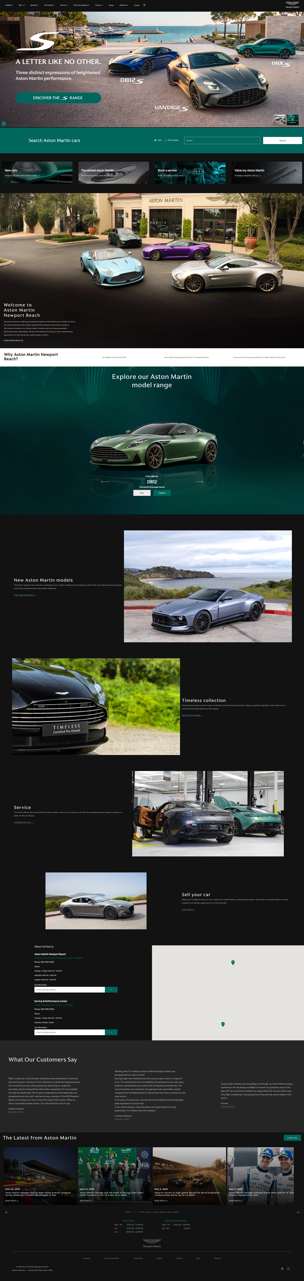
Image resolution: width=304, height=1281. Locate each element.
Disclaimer (263, 119)
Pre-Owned (173, 140)
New (160, 140)
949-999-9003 (47, 1009)
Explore (162, 493)
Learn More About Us (13, 340)
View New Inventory (24, 595)
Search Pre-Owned (191, 715)
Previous (280, 120)
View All (292, 1137)
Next (292, 120)
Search (282, 140)
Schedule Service (22, 822)
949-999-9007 (47, 962)
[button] (223, 1024)
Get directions (40, 984)
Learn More (188, 909)
